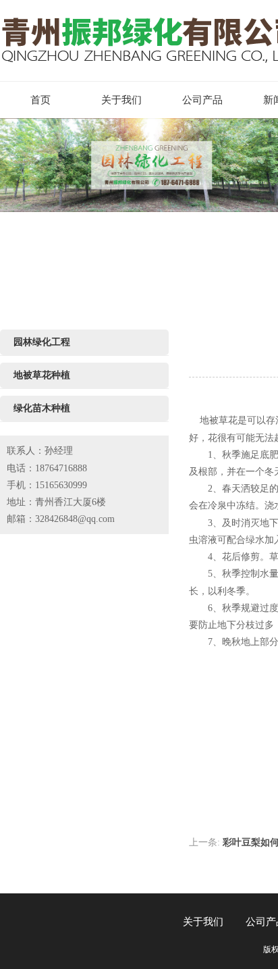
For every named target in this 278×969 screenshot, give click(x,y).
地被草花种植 (41, 375)
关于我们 (121, 100)
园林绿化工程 (41, 342)
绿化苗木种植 (41, 408)
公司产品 (202, 100)
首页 (40, 100)
